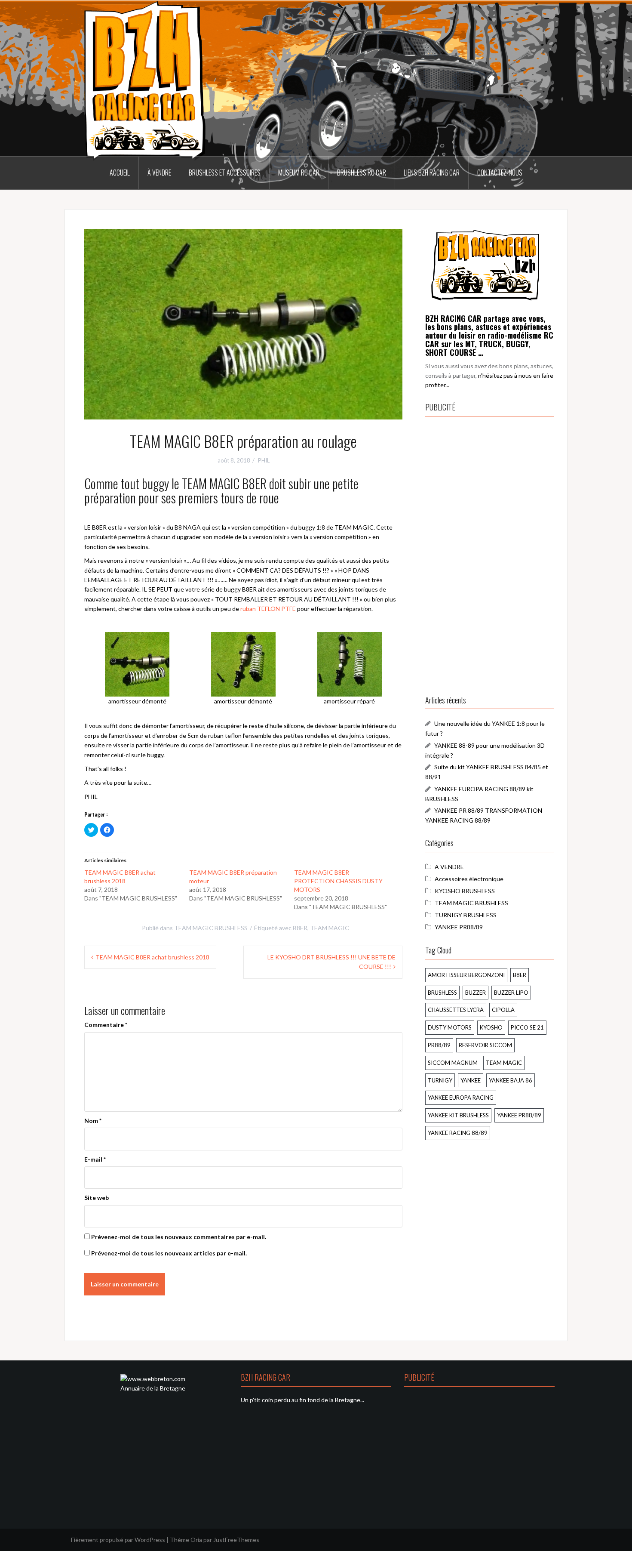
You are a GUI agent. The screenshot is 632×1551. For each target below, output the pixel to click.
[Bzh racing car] (485, 264)
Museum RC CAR (298, 172)
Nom (92, 1120)
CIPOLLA (503, 1009)
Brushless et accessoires (225, 172)
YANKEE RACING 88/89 (458, 1132)
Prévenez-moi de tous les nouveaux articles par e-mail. (169, 1253)
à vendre (159, 172)
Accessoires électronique (469, 878)
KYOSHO (491, 1027)
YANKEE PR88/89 (459, 927)
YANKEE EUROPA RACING (461, 1097)
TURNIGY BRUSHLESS (466, 915)
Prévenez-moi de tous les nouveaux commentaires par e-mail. (178, 1236)
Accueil (120, 172)
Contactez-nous (499, 172)
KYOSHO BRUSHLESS (465, 890)
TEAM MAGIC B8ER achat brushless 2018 (152, 957)
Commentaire (105, 1024)
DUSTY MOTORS (450, 1027)
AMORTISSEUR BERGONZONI (466, 974)
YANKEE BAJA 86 (510, 1080)
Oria (196, 1539)
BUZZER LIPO (511, 992)
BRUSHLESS (442, 992)
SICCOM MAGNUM (453, 1062)
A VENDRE (449, 866)
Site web (96, 1197)
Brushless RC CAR (361, 172)
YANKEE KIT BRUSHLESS (458, 1115)
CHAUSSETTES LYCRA (456, 1009)
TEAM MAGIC (329, 927)
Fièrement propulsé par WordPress (118, 1539)
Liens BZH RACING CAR (432, 172)
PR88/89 (439, 1045)
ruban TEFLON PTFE (268, 608)
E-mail (95, 1159)
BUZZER (475, 992)
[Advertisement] (489, 554)
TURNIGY (440, 1080)
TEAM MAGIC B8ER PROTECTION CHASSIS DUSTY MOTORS (338, 881)
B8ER (300, 927)
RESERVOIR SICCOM (485, 1045)
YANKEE (470, 1080)
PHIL (264, 460)
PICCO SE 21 (527, 1027)
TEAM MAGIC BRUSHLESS (211, 927)
